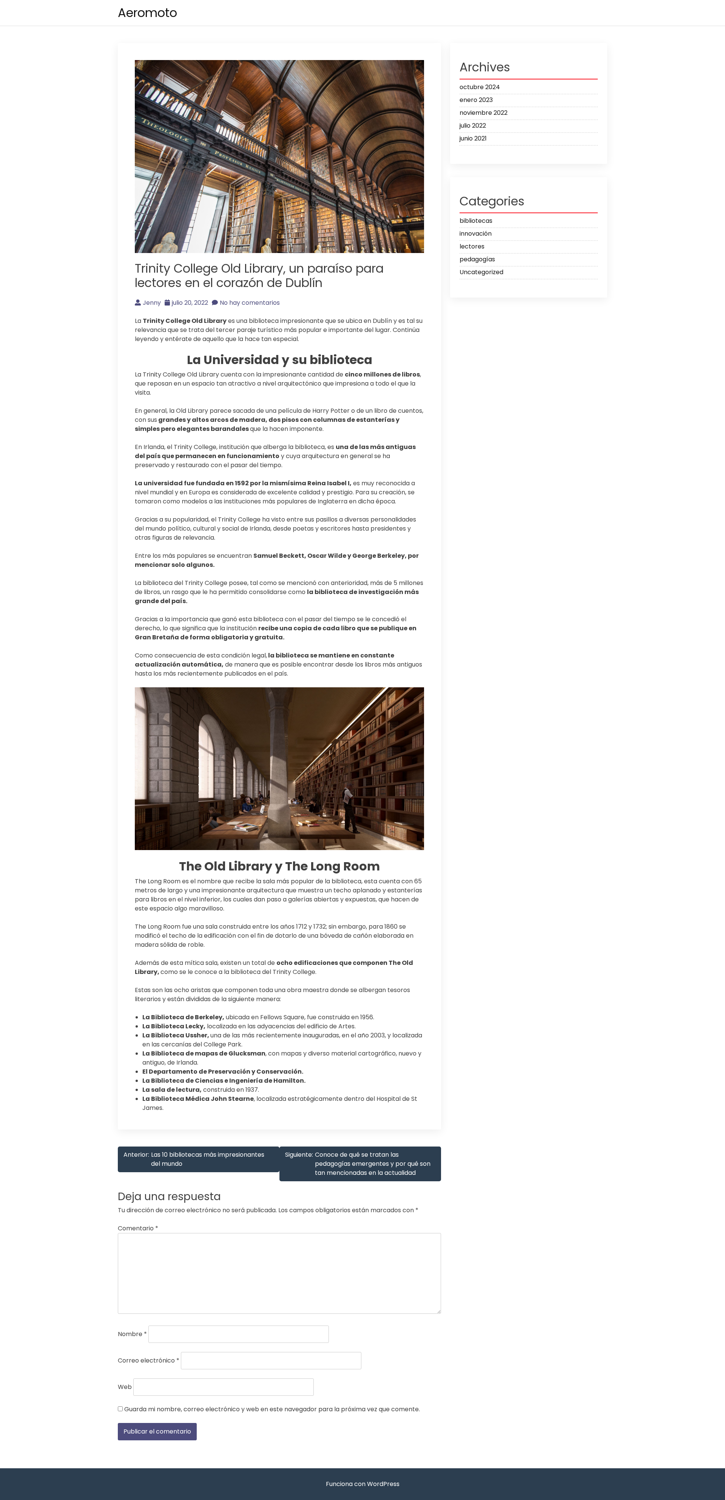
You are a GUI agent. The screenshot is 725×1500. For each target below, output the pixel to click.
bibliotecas (476, 220)
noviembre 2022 (484, 112)
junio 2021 (473, 138)
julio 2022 (473, 125)
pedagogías (477, 259)
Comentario (138, 1228)
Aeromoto (147, 12)
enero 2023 (476, 100)
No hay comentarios (250, 302)
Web (125, 1387)
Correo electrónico (148, 1360)
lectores (472, 246)
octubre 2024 (480, 87)
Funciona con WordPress (363, 1484)
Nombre (132, 1334)
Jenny (152, 302)
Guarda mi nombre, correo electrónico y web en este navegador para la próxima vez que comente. (272, 1409)
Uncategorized (481, 272)
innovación (476, 233)
